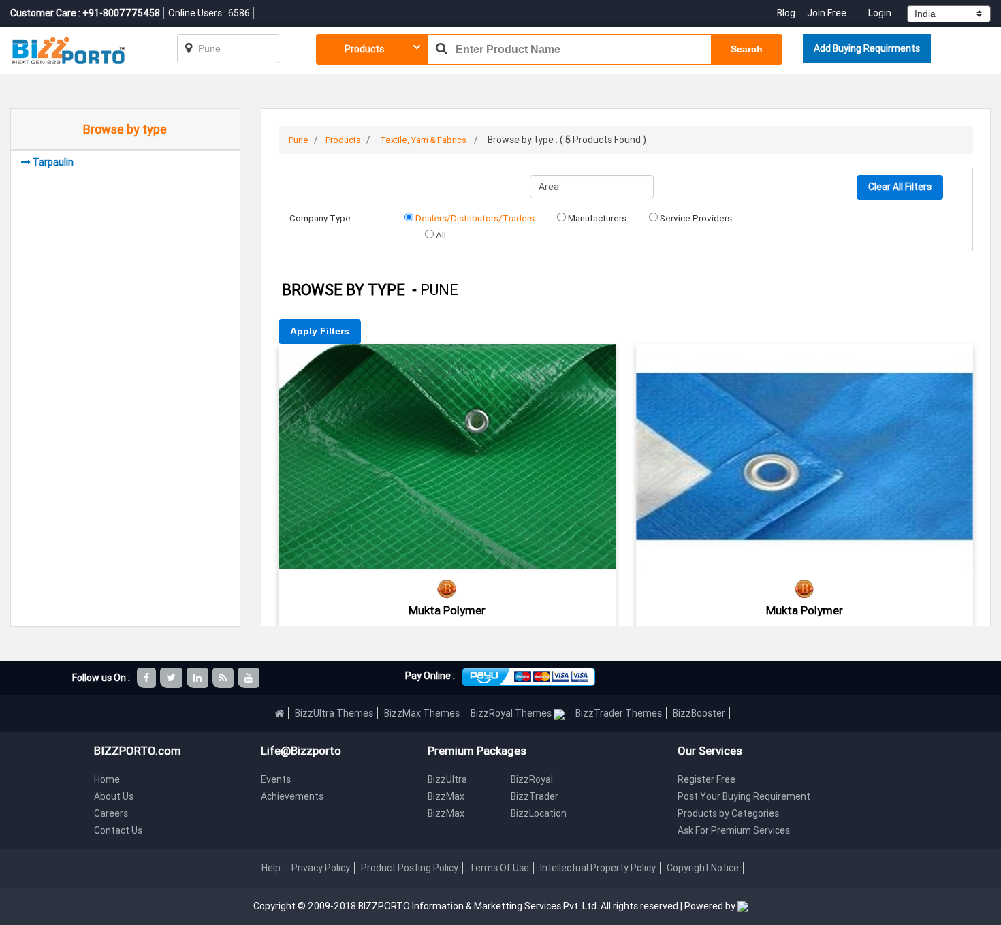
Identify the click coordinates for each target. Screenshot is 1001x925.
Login (879, 13)
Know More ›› (447, 422)
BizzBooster (699, 713)
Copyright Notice (703, 868)
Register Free (706, 779)
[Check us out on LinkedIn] (198, 678)
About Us (113, 796)
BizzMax (449, 796)
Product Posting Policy (409, 868)
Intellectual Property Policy (598, 868)
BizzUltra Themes (334, 713)
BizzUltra (447, 779)
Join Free (826, 13)
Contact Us (118, 830)
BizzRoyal (532, 779)
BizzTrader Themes (618, 713)
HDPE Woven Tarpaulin (804, 362)
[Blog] (224, 678)
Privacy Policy (320, 868)
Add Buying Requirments (867, 48)
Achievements (292, 796)
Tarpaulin (53, 162)
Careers (111, 813)
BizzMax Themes (422, 713)
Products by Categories (728, 813)
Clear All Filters (900, 187)
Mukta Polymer (447, 610)
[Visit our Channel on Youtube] (249, 678)
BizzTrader (534, 796)
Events (276, 779)
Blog (787, 13)
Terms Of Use (499, 868)
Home (107, 779)
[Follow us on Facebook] (147, 678)
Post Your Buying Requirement (744, 796)
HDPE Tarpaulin (447, 362)
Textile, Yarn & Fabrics (423, 140)
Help (271, 868)
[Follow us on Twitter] (172, 678)
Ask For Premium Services (734, 830)
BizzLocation (539, 813)
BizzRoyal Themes (512, 713)
